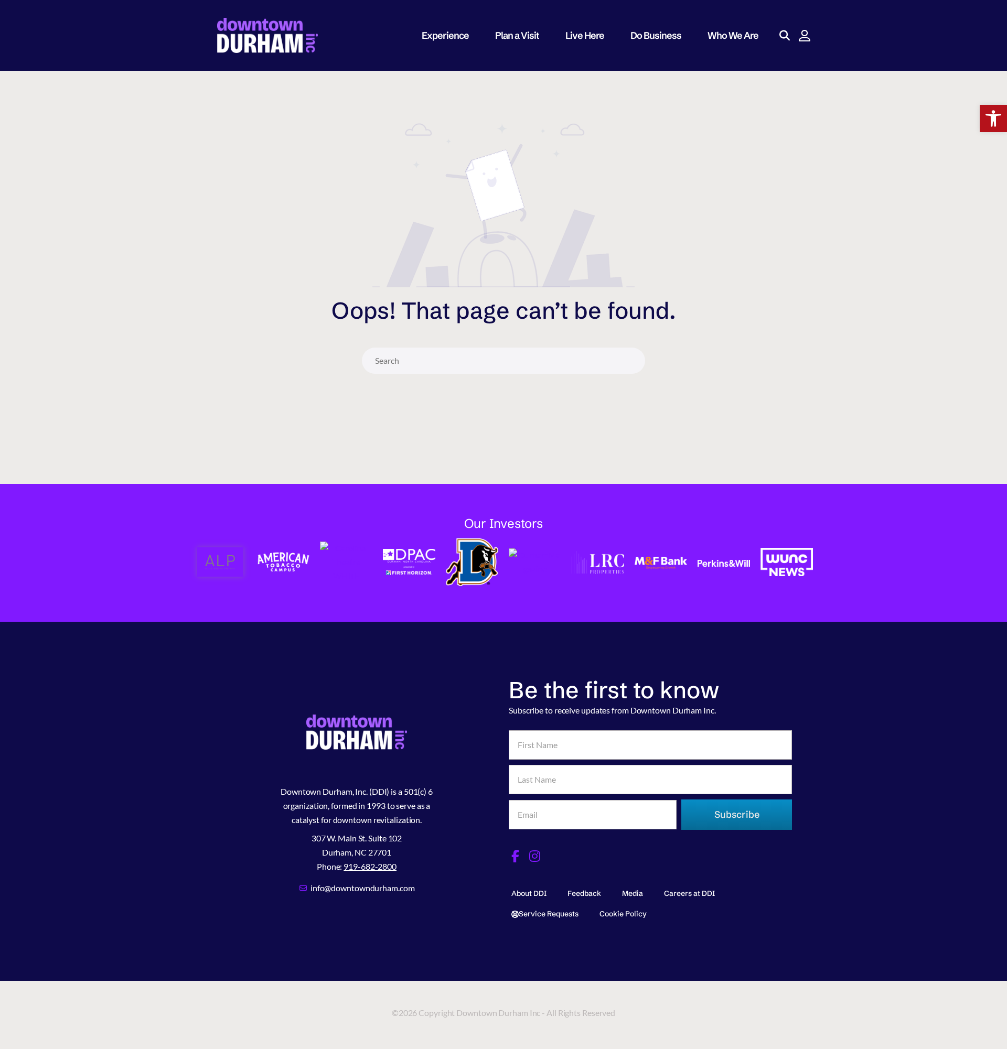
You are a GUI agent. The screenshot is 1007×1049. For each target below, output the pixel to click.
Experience (445, 35)
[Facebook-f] (515, 856)
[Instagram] (535, 856)
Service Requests (549, 913)
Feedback (584, 893)
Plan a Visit (517, 35)
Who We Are (733, 35)
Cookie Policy (623, 913)
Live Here (584, 35)
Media (632, 893)
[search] (630, 361)
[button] (993, 118)
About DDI (529, 893)
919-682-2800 (370, 866)
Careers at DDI (689, 893)
